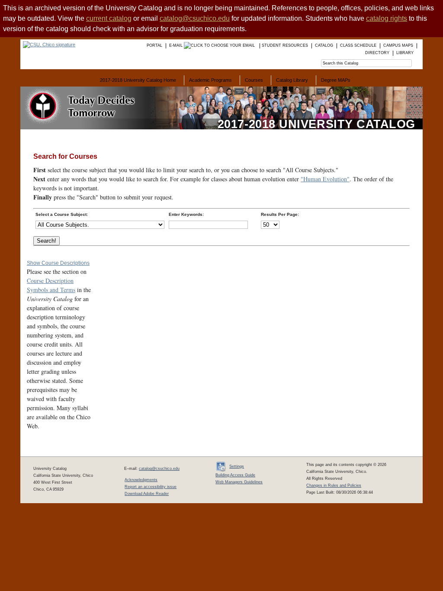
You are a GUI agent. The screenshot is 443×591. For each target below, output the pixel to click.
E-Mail (176, 45)
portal (154, 45)
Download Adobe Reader (147, 493)
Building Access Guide (235, 475)
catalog (324, 45)
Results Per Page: (280, 214)
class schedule (358, 45)
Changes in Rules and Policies (333, 485)
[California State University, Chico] (47, 44)
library (405, 53)
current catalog (109, 18)
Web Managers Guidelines (239, 482)
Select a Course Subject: (61, 214)
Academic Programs (210, 80)
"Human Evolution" (325, 179)
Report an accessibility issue (151, 487)
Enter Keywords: (186, 214)
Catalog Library (292, 80)
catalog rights (386, 18)
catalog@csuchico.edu (195, 18)
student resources (285, 45)
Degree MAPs (335, 80)
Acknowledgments (141, 480)
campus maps (398, 45)
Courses (254, 80)
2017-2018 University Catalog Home (138, 80)
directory (377, 53)
